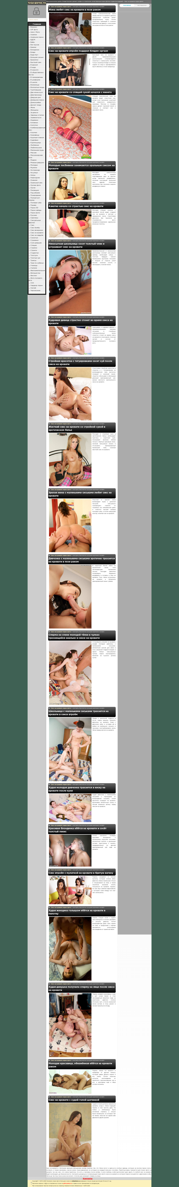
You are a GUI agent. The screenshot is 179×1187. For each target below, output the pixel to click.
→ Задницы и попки (36, 115)
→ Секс (31, 225)
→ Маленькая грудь (36, 150)
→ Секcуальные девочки (35, 221)
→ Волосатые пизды (36, 87)
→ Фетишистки (34, 273)
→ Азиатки (33, 34)
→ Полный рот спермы (34, 199)
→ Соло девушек (35, 243)
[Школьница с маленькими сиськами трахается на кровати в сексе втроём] (70, 749)
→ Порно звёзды (35, 210)
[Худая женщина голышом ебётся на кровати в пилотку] (70, 949)
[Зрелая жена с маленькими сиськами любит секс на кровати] (70, 525)
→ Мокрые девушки (36, 162)
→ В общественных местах (36, 74)
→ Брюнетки (33, 60)
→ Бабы (31, 42)
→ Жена (32, 107)
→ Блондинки (34, 50)
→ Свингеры (33, 218)
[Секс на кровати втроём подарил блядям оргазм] (70, 70)
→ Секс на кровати (36, 233)
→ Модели (32, 160)
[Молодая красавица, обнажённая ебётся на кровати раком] (70, 1082)
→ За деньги (33, 112)
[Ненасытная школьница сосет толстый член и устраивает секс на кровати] (70, 282)
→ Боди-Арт (33, 55)
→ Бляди (32, 52)
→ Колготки (33, 125)
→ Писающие (34, 190)
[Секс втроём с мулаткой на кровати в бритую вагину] (70, 890)
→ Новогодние (34, 177)
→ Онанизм (33, 180)
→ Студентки (34, 253)
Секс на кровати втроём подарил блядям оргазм (78, 51)
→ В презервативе (36, 77)
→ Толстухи (33, 255)
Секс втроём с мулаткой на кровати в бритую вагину (81, 873)
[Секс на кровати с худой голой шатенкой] (70, 1135)
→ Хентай (32, 288)
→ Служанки (33, 240)
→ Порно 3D (33, 208)
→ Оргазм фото (35, 185)
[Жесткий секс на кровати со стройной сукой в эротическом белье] (70, 459)
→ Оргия (32, 188)
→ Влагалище (34, 85)
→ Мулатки (33, 167)
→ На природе (34, 170)
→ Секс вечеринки (36, 230)
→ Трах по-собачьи (36, 263)
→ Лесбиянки (34, 145)
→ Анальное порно (36, 37)
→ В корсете (33, 70)
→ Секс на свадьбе (36, 235)
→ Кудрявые (33, 140)
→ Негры (32, 175)
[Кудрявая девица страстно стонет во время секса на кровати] (70, 340)
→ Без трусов (34, 45)
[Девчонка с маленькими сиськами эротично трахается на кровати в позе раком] (70, 597)
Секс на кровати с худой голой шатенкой (74, 1100)
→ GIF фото (33, 29)
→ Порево (32, 205)
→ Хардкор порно (36, 285)
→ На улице (33, 172)
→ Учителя (33, 268)
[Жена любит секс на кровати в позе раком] (70, 29)
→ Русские (33, 215)
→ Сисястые (33, 238)
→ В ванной (33, 65)
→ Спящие (33, 245)
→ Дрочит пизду (35, 105)
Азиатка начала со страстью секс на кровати (76, 206)
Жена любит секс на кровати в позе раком (75, 10)
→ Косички (33, 132)
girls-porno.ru (67, 1183)
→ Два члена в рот (36, 92)
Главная (37, 24)
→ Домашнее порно (36, 100)
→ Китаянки (33, 122)
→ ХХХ (31, 283)
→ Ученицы (33, 265)
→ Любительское (35, 147)
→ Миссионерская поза (36, 156)
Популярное (127, 5)
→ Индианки (33, 120)
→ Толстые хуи (34, 258)
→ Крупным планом (36, 137)
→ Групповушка (35, 90)
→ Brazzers (33, 27)
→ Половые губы (35, 202)
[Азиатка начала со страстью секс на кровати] (70, 223)
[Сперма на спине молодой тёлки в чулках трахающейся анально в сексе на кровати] (70, 673)
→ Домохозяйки (35, 102)
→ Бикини (32, 47)
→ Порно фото (34, 213)
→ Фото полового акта (35, 279)
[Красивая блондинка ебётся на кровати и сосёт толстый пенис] (70, 851)
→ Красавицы (34, 135)
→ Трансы (32, 260)
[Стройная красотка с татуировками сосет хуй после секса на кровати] (70, 394)
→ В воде (32, 67)
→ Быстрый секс (35, 62)
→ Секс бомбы (34, 227)
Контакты (87, 1178)
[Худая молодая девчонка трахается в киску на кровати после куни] (70, 808)
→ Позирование (35, 195)
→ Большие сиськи (36, 57)
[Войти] (36, 11)
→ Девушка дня (35, 97)
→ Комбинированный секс (37, 129)
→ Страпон (33, 248)
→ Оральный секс (36, 183)
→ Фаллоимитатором (37, 270)
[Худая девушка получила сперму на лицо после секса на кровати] (70, 1025)
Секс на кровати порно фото (61, 6)
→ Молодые (33, 165)
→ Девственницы (35, 95)
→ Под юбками (34, 193)
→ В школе (33, 82)
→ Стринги (33, 250)
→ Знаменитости (35, 117)
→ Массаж (33, 152)
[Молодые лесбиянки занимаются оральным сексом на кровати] (70, 186)
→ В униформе (34, 80)
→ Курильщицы (35, 142)
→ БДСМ (32, 39)
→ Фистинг (33, 275)
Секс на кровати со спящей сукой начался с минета (80, 92)
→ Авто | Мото (34, 32)
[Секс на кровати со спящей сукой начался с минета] (70, 127)
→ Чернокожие (34, 290)
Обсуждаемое (141, 5)
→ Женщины (33, 110)
